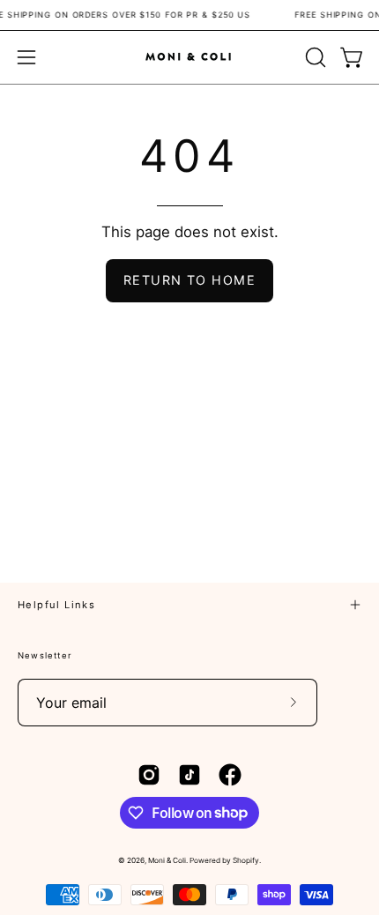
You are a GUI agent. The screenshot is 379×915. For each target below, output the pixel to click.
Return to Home (189, 279)
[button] (313, 57)
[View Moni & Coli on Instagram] (149, 775)
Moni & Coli (167, 860)
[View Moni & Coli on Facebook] (230, 775)
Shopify (246, 860)
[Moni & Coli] (189, 57)
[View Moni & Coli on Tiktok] (189, 775)
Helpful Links (56, 605)
